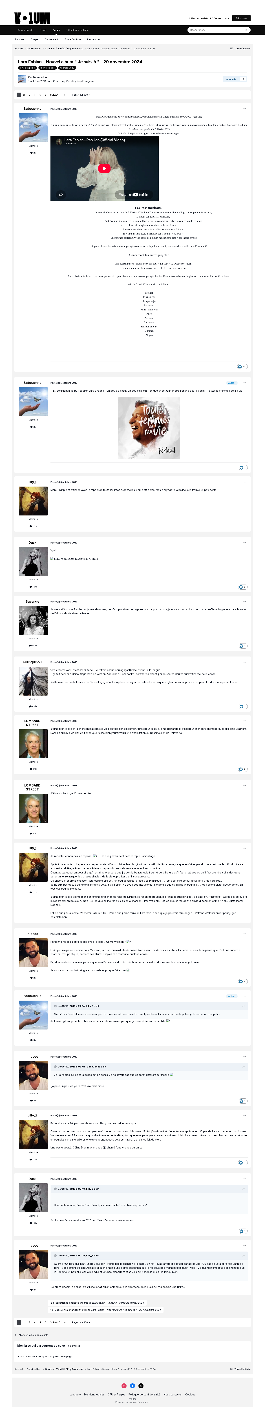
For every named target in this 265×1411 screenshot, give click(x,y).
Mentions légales (94, 1394)
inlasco (32, 934)
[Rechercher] (247, 30)
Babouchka (40, 77)
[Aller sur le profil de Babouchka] (22, 79)
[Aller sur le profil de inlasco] (33, 952)
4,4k (34, 706)
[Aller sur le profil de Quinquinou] (33, 681)
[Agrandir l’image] (149, 427)
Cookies (190, 1394)
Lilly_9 (32, 482)
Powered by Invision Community (132, 1402)
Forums (19, 39)
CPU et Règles (116, 1394)
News (43, 30)
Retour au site (25, 30)
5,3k (34, 645)
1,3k (34, 586)
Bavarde (32, 601)
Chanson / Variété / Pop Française (73, 81)
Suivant (55, 94)
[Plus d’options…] (244, 109)
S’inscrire (241, 18)
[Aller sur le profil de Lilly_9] (33, 501)
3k (34, 152)
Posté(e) (63, 108)
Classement (51, 39)
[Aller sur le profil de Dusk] (33, 561)
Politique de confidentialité (144, 1394)
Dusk (32, 542)
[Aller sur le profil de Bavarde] (33, 620)
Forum (56, 30)
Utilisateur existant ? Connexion (208, 18)
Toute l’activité (73, 39)
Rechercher (94, 39)
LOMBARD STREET (32, 723)
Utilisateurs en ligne (78, 30)
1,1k (34, 768)
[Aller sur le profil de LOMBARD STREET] (33, 743)
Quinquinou (32, 662)
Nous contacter (173, 1394)
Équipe (34, 39)
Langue (74, 1394)
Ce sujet (233, 30)
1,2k (34, 526)
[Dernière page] (64, 95)
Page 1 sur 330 (80, 94)
